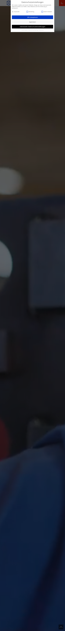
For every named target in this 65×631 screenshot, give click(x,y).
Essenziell (16, 11)
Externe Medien (48, 11)
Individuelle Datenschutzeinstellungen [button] (32, 27)
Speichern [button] (32, 22)
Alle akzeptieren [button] (32, 17)
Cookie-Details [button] (24, 30)
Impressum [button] (41, 30)
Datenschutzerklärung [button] (33, 30)
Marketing (31, 11)
